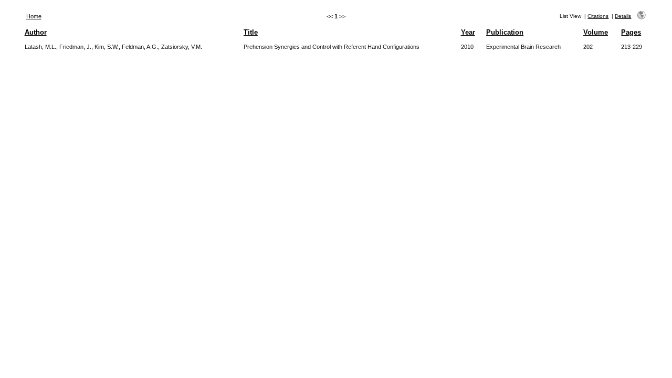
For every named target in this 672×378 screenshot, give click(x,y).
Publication (504, 32)
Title (251, 32)
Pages (631, 32)
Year (468, 32)
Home (33, 16)
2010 (467, 47)
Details (623, 16)
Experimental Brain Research (523, 47)
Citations (597, 16)
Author (36, 32)
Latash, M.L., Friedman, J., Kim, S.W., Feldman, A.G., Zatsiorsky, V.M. (113, 47)
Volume (595, 32)
